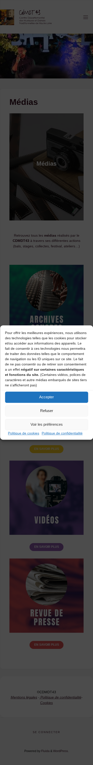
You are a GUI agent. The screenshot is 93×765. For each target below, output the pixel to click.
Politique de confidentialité (62, 433)
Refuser (46, 411)
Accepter (46, 397)
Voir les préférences (47, 424)
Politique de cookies (23, 433)
